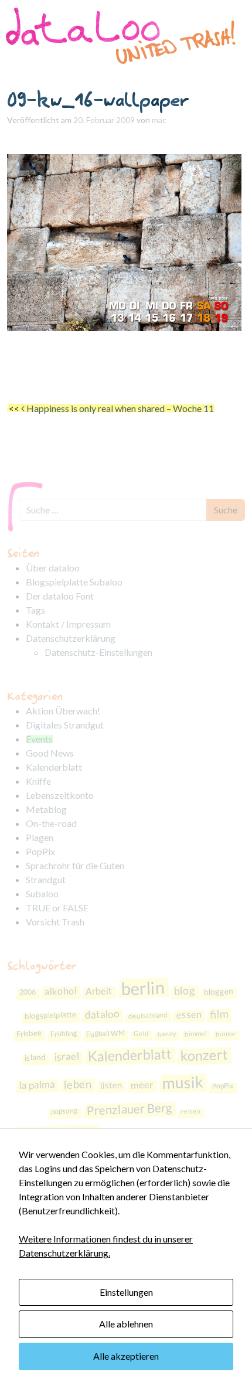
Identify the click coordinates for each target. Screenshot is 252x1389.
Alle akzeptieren (126, 1355)
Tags (35, 609)
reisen (191, 1111)
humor (225, 1034)
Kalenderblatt (54, 766)
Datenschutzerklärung (70, 638)
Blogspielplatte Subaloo (74, 581)
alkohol (60, 991)
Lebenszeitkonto (60, 795)
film (219, 1013)
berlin (143, 987)
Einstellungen (126, 1292)
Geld (140, 1034)
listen (111, 1084)
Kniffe (38, 781)
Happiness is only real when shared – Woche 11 (119, 408)
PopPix (40, 851)
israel (66, 1056)
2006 (27, 991)
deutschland (147, 1015)
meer (142, 1084)
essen (189, 1014)
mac (159, 120)
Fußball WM (105, 1034)
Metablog (46, 809)
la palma (37, 1084)
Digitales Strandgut (65, 724)
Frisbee (29, 1034)
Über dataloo (53, 567)
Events (39, 738)
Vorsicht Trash (55, 921)
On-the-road (51, 823)
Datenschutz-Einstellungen (98, 652)
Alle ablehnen (126, 1323)
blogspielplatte (50, 1014)
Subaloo (42, 893)
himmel (195, 1034)
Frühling (63, 1034)
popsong (64, 1111)
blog (184, 990)
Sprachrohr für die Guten (75, 865)
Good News (50, 752)
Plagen (39, 837)
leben (77, 1084)
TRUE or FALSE (57, 907)
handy (166, 1034)
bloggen (218, 991)
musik (182, 1082)
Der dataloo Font (60, 595)
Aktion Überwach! (63, 710)
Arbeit (99, 991)
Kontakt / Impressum (68, 623)
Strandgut (46, 879)
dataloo (102, 1014)
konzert (204, 1055)
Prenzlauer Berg (130, 1108)
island (35, 1056)
